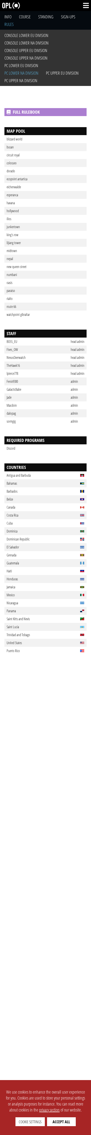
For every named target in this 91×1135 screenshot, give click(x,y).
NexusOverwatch (16, 357)
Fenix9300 (12, 381)
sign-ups (68, 17)
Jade (9, 397)
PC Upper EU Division (62, 73)
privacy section (49, 1110)
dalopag (11, 413)
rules (9, 24)
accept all (61, 1121)
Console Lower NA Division (26, 43)
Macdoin (12, 405)
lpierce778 (12, 373)
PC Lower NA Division (21, 73)
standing (45, 17)
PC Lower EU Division (21, 65)
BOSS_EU (12, 341)
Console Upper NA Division (25, 58)
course (25, 17)
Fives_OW (12, 349)
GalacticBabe (14, 389)
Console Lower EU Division (26, 35)
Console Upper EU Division (25, 50)
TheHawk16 (13, 365)
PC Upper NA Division (20, 81)
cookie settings (30, 1121)
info (7, 17)
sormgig (11, 421)
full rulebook (26, 112)
